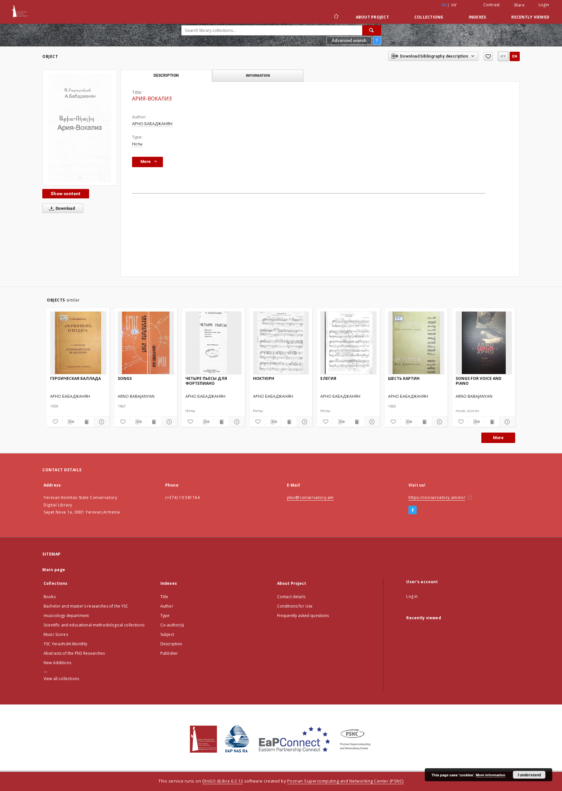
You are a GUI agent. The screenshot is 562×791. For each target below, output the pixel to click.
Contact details (291, 596)
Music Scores (56, 634)
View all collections (61, 678)
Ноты (137, 144)
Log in (412, 596)
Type (165, 615)
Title (164, 596)
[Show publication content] (86, 422)
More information (490, 774)
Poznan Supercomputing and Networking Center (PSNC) (345, 781)
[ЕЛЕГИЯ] (348, 343)
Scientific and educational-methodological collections (94, 625)
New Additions (57, 662)
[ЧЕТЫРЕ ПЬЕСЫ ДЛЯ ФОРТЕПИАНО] (213, 343)
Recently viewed (530, 17)
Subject (167, 634)
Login (544, 4)
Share (519, 5)
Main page (53, 569)
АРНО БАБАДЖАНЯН (152, 124)
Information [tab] (258, 75)
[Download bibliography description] (70, 422)
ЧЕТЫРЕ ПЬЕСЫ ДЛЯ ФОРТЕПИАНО (206, 381)
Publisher (169, 653)
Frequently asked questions (303, 615)
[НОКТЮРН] (281, 343)
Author (166, 606)
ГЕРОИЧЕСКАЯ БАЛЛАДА (75, 378)
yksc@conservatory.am (310, 497)
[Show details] (100, 422)
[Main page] (335, 17)
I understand (529, 775)
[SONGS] (146, 343)
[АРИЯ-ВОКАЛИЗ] (80, 127)
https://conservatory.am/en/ (436, 497)
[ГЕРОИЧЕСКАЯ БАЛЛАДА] (78, 343)
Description (171, 644)
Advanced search (349, 40)
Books (50, 596)
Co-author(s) (172, 625)
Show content (66, 193)
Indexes (477, 17)
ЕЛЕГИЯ (328, 378)
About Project (372, 17)
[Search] (371, 30)
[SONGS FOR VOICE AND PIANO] (484, 343)
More (498, 437)
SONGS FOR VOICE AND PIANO (479, 381)
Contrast (491, 4)
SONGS (125, 378)
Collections (428, 17)
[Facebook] (412, 510)
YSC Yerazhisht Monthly (65, 644)
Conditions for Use (295, 606)
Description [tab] (166, 75)
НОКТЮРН (263, 378)
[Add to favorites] (488, 56)
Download (65, 208)
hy (454, 5)
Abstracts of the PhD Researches (74, 653)
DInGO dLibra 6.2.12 (222, 781)
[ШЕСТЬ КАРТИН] (416, 343)
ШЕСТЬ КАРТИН (404, 378)
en (514, 56)
